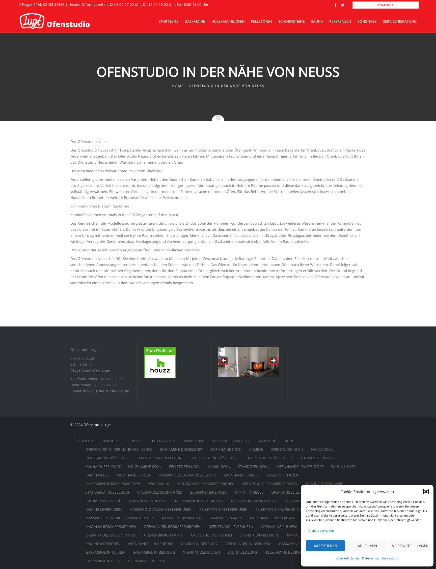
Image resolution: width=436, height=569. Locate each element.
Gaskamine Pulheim (279, 526)
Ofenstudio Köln (286, 449)
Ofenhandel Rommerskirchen (172, 526)
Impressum (390, 558)
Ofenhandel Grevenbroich (111, 535)
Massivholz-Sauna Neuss (254, 500)
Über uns (86, 440)
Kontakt (134, 440)
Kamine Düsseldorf (324, 483)
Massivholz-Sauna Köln (160, 492)
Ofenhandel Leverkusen (294, 492)
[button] (425, 491)
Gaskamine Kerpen (103, 560)
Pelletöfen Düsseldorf (161, 458)
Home (178, 85)
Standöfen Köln (253, 466)
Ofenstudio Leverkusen (230, 526)
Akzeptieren (325, 545)
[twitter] (342, 5)
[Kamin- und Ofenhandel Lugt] (54, 21)
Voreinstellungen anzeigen (410, 545)
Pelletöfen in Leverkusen (223, 509)
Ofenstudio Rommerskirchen (270, 483)
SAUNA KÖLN (322, 449)
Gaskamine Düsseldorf (181, 449)
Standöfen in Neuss (147, 500)
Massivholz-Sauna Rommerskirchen (120, 518)
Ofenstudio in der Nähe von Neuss (119, 449)
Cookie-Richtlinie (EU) (231, 440)
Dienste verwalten (321, 530)
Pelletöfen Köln (185, 466)
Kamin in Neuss (249, 492)
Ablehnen (367, 545)
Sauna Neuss (343, 466)
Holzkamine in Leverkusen (198, 500)
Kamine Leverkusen (104, 509)
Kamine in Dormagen (182, 518)
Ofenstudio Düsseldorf (270, 458)
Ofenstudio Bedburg (259, 535)
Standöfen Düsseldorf (108, 492)
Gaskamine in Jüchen (105, 552)
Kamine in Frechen (103, 543)
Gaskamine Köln (226, 449)
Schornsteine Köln (208, 492)
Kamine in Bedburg (199, 543)
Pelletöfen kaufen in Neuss (281, 509)
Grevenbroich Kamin (163, 535)
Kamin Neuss (98, 475)
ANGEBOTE (385, 5)
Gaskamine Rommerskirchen (113, 483)
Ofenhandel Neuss (242, 475)
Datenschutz (371, 558)
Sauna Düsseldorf (103, 466)
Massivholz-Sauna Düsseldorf (187, 475)
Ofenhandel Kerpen (147, 560)
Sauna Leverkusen (103, 500)
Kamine (256, 449)
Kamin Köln (219, 466)
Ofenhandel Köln (134, 475)
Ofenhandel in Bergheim (248, 543)
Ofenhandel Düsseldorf (300, 466)
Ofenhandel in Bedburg (151, 543)
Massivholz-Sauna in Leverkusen (160, 509)
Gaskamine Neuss (317, 458)
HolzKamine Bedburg (284, 552)
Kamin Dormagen (225, 518)
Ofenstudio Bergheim (211, 535)
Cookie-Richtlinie (348, 558)
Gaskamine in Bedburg (153, 552)
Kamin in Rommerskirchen (111, 526)
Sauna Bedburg (242, 552)
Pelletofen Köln (283, 475)
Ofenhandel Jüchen (201, 552)
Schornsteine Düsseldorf (215, 458)
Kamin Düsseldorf (276, 440)
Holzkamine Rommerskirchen (206, 483)
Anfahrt (111, 440)
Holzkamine (159, 483)
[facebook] (335, 5)
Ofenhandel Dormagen (272, 518)
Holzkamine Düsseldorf (108, 458)
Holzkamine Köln (144, 466)
